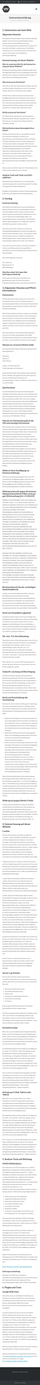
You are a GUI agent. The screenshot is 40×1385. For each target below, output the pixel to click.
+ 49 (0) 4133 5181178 (10, 2)
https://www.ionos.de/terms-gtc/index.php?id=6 (17, 1266)
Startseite (13, 20)
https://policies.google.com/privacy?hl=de (14, 1361)
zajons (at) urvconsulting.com (27, 2)
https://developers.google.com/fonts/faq (18, 1356)
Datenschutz (24, 1372)
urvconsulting (22, 1382)
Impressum (15, 1372)
